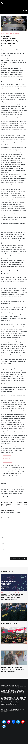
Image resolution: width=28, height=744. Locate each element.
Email (2, 543)
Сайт (2, 549)
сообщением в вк (7, 455)
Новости (17, 33)
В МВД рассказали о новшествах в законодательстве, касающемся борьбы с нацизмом (12, 669)
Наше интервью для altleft (21, 503)
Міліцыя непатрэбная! (9, 624)
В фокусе (12, 33)
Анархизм (7, 33)
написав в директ (7, 458)
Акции (2, 33)
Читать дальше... (13, 704)
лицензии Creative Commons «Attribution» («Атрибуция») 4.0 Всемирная (13, 710)
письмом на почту (7, 462)
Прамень (4, 3)
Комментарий (5, 517)
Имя (2, 537)
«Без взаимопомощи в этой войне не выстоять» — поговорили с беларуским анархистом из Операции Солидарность (13, 596)
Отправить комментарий (18, 558)
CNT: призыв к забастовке (10, 647)
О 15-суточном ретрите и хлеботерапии (7, 504)
